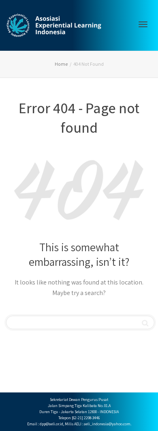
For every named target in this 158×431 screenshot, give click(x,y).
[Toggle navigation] (143, 24)
